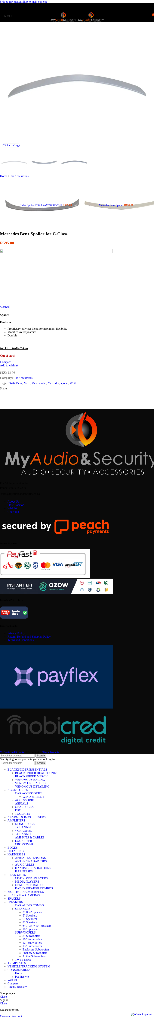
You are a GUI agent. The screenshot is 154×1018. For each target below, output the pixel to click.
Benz (19, 383)
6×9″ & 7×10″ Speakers (37, 925)
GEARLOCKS (24, 806)
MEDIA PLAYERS (27, 881)
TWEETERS (23, 959)
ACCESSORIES (25, 800)
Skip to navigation (11, 1)
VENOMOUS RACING (30, 779)
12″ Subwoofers (32, 942)
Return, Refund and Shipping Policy (29, 636)
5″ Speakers (30, 915)
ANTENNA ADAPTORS (31, 861)
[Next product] (81, 180)
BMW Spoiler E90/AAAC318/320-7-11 (41, 205)
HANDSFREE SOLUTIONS (33, 868)
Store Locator (16, 505)
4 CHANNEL (23, 830)
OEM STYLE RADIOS (29, 885)
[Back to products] (77, 203)
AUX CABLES (24, 864)
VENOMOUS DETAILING (32, 786)
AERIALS (21, 803)
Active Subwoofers (34, 956)
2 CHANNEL (23, 827)
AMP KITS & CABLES (30, 837)
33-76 (11, 383)
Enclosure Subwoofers (36, 949)
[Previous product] (2, 180)
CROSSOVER (24, 844)
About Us (13, 501)
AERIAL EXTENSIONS (30, 857)
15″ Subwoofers (32, 946)
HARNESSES (24, 871)
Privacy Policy (16, 633)
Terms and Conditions (21, 640)
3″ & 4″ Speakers (33, 912)
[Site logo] (64, 22)
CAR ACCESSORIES (28, 793)
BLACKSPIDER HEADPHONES (36, 773)
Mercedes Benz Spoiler (111, 205)
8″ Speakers (30, 922)
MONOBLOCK (25, 823)
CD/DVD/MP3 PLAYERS (31, 878)
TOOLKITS (22, 813)
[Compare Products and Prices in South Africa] (14, 618)
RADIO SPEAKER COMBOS (34, 888)
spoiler (64, 383)
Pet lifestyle (22, 976)
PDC (18, 810)
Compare (13, 983)
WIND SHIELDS (33, 796)
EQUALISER (23, 840)
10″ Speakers (30, 929)
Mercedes (53, 383)
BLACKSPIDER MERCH (31, 776)
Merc (27, 383)
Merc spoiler (39, 383)
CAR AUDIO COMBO (29, 905)
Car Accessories (19, 176)
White (73, 383)
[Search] (144, 16)
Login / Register (17, 986)
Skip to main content (34, 1)
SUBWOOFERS (25, 932)
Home (4, 176)
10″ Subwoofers (32, 939)
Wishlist (12, 508)
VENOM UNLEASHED (30, 783)
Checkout (13, 511)
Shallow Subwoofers (35, 952)
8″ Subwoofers (31, 935)
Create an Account (11, 1016)
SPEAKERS (22, 908)
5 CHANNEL (23, 834)
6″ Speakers (30, 918)
